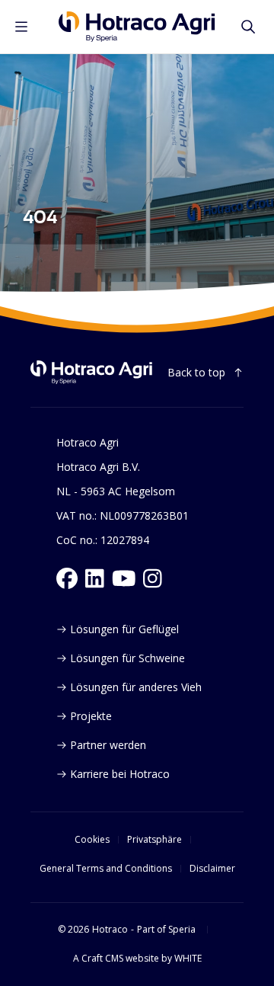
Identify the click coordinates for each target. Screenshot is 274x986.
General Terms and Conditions (106, 869)
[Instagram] (152, 578)
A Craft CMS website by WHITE (137, 958)
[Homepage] (137, 26)
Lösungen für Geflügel (124, 629)
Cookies (92, 840)
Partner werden (108, 745)
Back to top (196, 372)
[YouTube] (124, 578)
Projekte (91, 716)
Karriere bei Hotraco (120, 774)
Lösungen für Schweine (127, 658)
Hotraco (110, 930)
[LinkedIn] (94, 578)
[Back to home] (91, 372)
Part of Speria (166, 930)
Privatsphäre (154, 840)
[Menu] (21, 26)
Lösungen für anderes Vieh (136, 687)
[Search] (248, 26)
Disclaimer (212, 869)
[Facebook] (67, 578)
